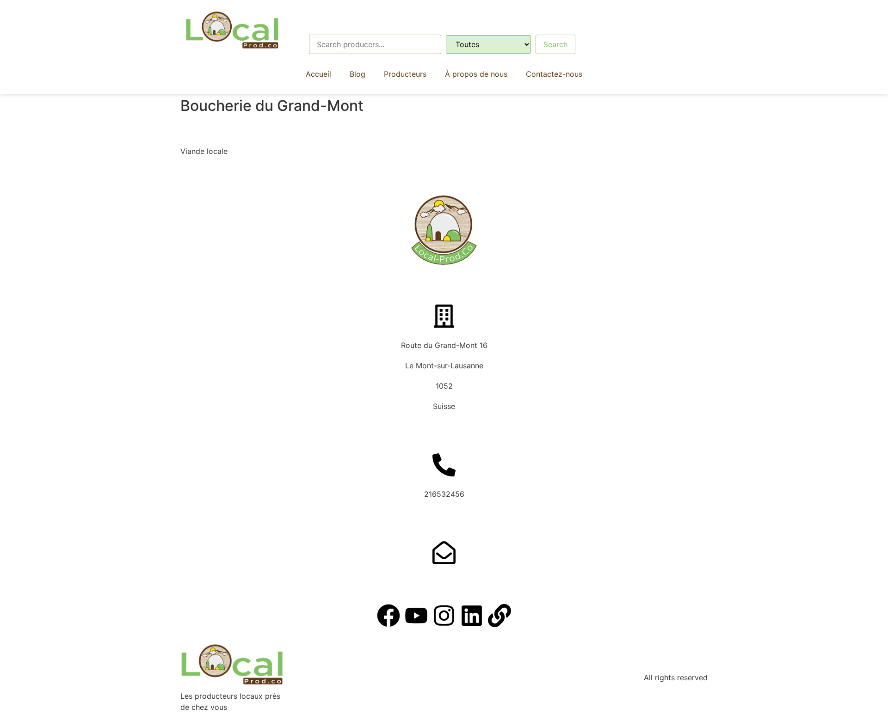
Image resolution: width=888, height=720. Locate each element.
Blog (357, 74)
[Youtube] (416, 615)
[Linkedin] (471, 615)
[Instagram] (444, 615)
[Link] (499, 615)
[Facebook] (388, 615)
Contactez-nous (554, 74)
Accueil (318, 74)
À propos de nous (476, 74)
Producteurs (405, 74)
